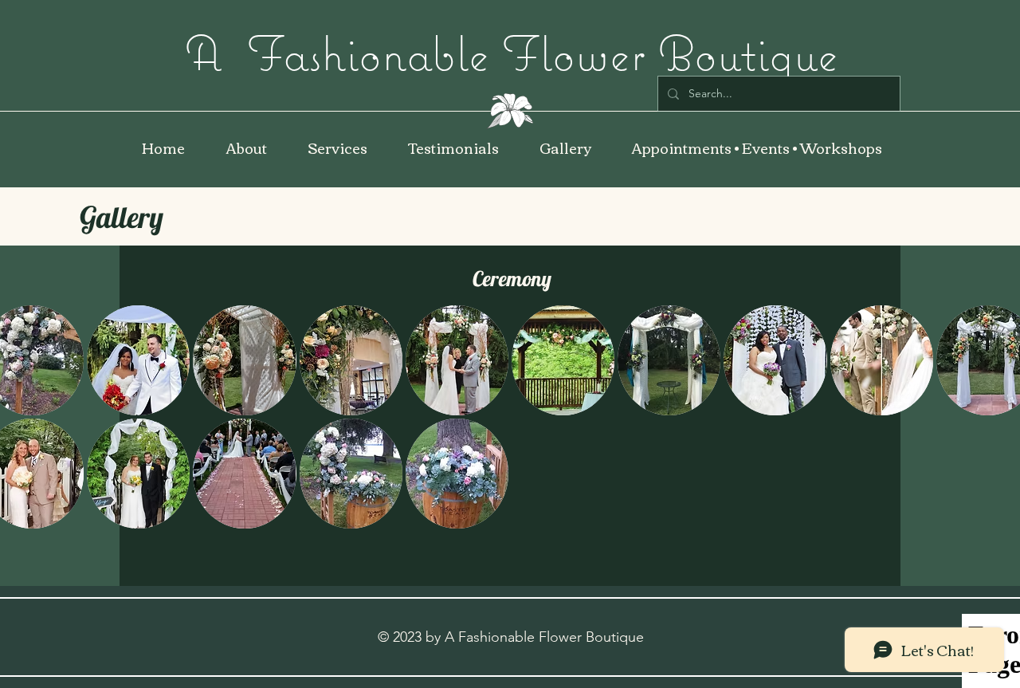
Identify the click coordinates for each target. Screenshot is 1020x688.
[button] (565, 147)
